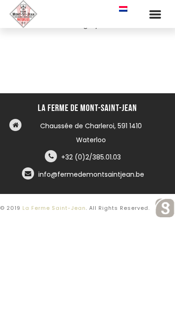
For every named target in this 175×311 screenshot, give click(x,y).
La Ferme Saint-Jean (54, 208)
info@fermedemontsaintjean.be (91, 174)
